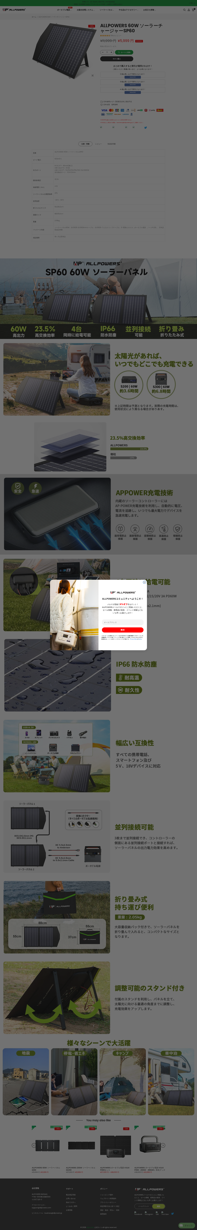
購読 (123, 630)
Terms (140, 639)
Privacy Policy (133, 639)
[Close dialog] (144, 582)
